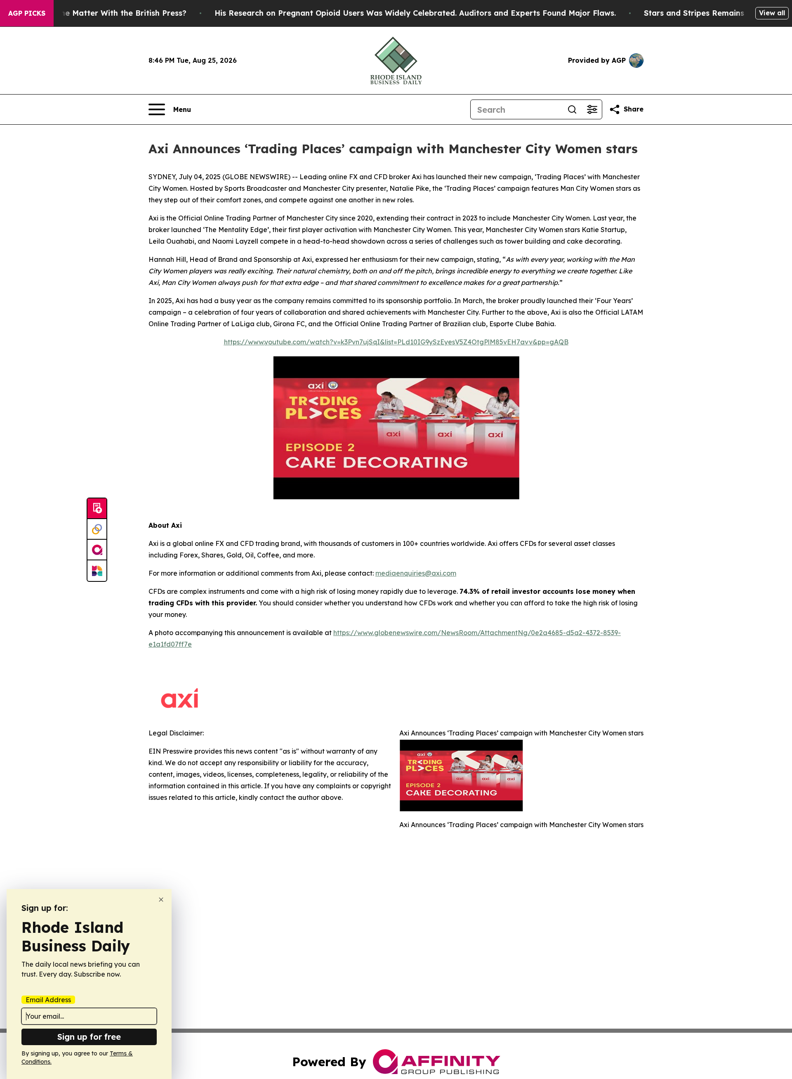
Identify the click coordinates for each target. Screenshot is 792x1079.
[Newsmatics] (96, 570)
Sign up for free (89, 1037)
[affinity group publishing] (96, 550)
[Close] (161, 900)
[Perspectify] (96, 529)
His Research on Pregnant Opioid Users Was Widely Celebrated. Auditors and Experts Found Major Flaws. (415, 13)
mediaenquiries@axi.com (415, 573)
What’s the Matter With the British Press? (107, 13)
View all (772, 13)
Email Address (48, 1000)
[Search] (572, 109)
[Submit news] (96, 508)
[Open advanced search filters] (592, 109)
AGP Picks (26, 13)
